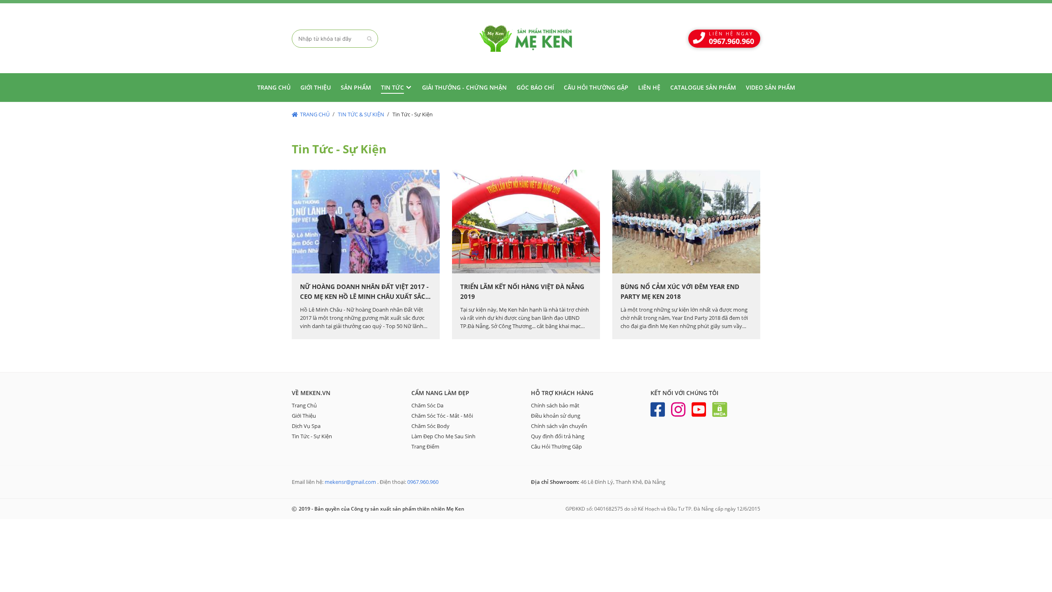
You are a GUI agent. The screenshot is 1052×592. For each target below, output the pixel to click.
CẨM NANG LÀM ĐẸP (440, 393)
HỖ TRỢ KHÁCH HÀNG (562, 393)
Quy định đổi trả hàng (557, 436)
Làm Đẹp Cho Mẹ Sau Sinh (443, 436)
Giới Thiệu (304, 415)
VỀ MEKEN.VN (311, 393)
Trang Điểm (425, 446)
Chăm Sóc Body (430, 426)
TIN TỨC (392, 87)
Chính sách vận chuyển (559, 426)
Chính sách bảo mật (555, 405)
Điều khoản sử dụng (555, 415)
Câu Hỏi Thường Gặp (556, 446)
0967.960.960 (422, 482)
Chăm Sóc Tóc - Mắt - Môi (442, 415)
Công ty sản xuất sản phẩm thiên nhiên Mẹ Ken (526, 38)
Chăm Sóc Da (427, 405)
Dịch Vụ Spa (306, 426)
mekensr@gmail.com (350, 482)
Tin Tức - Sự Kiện (312, 436)
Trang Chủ (304, 405)
